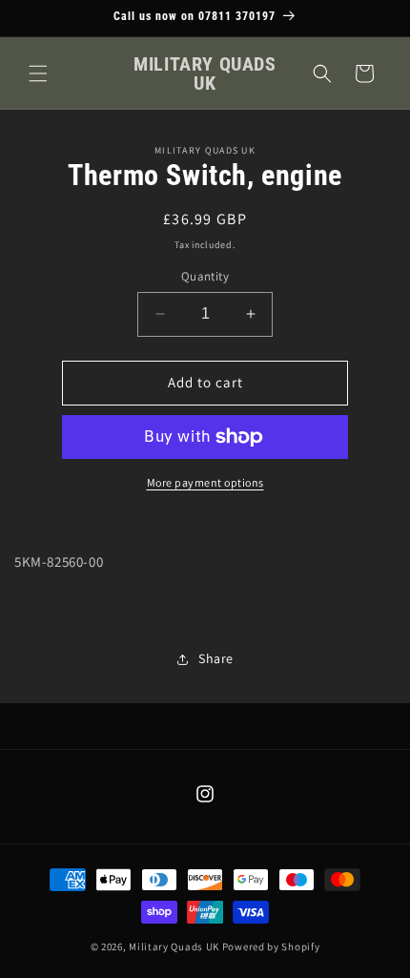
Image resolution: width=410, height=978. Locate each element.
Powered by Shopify (271, 946)
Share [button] (216, 658)
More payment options (205, 482)
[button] (38, 73)
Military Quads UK (174, 946)
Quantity (205, 276)
